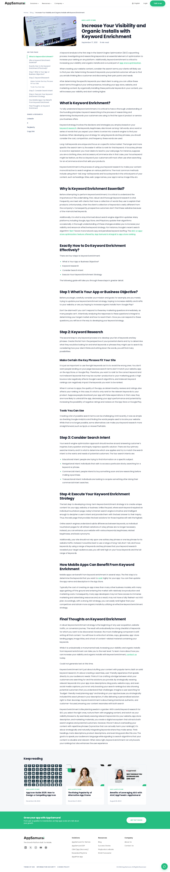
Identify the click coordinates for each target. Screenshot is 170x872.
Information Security (46, 867)
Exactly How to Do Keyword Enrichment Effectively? (39, 67)
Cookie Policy (63, 867)
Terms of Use (29, 867)
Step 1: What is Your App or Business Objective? (39, 73)
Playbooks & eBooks (106, 849)
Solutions (33, 3)
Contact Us (129, 846)
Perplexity (31, 127)
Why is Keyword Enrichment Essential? (39, 61)
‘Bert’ (71, 231)
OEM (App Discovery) (80, 849)
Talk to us (158, 3)
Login (145, 3)
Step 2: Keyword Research (39, 78)
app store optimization (130, 63)
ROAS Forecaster (104, 853)
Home (26, 13)
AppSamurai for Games (81, 842)
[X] (30, 847)
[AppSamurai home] (15, 3)
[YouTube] (41, 847)
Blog (31, 13)
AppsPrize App (77, 857)
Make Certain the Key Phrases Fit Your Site (42, 82)
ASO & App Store (89, 20)
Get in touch (136, 820)
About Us (128, 842)
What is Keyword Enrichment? (41, 57)
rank (100, 578)
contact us (131, 654)
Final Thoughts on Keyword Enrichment (39, 107)
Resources (46, 3)
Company (58, 3)
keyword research (68, 128)
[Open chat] (164, 866)
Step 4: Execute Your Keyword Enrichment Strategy (40, 95)
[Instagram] (36, 847)
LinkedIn (30, 119)
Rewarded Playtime (79, 853)
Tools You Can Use (37, 87)
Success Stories (104, 846)
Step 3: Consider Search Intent (41, 91)
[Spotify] (46, 847)
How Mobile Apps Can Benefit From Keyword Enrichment (40, 101)
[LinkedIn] (25, 847)
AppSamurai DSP (78, 846)
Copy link (31, 131)
